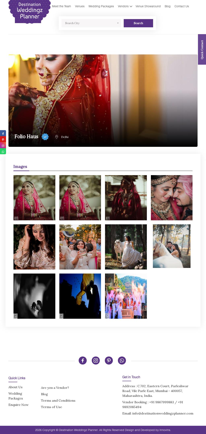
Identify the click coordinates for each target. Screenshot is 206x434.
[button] (91, 23)
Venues (79, 6)
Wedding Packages (101, 6)
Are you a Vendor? (55, 388)
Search (138, 23)
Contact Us (182, 6)
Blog (168, 6)
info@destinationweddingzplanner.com (162, 413)
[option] (103, 245)
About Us (15, 387)
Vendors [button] (123, 6)
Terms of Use (51, 407)
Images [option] (20, 166)
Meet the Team (61, 6)
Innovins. (165, 430)
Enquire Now (18, 405)
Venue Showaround (148, 6)
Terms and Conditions (58, 400)
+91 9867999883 (161, 402)
